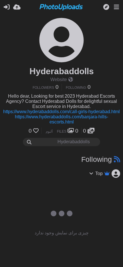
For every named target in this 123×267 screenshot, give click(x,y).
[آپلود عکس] (17, 7)
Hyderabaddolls (61, 71)
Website (58, 79)
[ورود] (6, 7)
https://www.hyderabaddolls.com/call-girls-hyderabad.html (61, 111)
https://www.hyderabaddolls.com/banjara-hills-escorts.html (61, 119)
